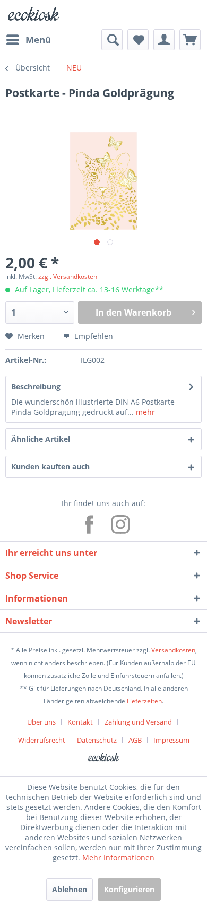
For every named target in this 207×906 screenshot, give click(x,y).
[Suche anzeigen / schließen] (112, 39)
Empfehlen (92, 336)
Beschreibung (36, 386)
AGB (135, 740)
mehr (144, 412)
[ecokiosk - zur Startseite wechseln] (33, 14)
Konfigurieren (129, 889)
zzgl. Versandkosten (67, 276)
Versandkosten (173, 650)
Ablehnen (69, 889)
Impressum (171, 740)
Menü (38, 39)
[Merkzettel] (138, 39)
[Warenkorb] (190, 39)
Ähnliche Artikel (40, 439)
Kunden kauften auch (50, 466)
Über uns (41, 722)
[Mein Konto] (164, 39)
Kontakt (80, 722)
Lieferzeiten (144, 700)
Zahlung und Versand (138, 722)
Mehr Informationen (118, 857)
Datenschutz (97, 740)
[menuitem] (28, 39)
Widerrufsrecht (41, 740)
